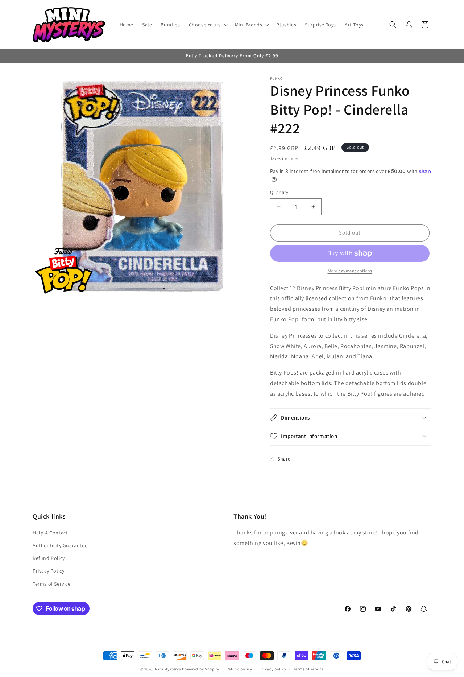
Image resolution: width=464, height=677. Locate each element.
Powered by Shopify (200, 669)
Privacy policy (272, 669)
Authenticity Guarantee (60, 545)
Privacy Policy (48, 570)
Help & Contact (50, 532)
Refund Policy (49, 558)
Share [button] (284, 458)
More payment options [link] (350, 270)
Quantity (279, 192)
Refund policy (239, 669)
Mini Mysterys (168, 669)
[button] (208, 24)
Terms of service (308, 669)
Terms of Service (52, 584)
